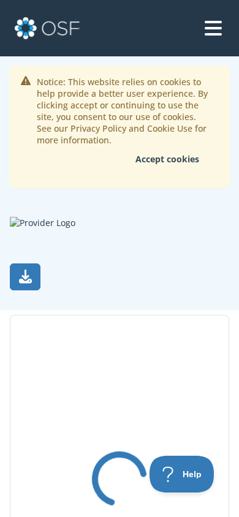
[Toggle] (213, 28)
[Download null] (25, 276)
